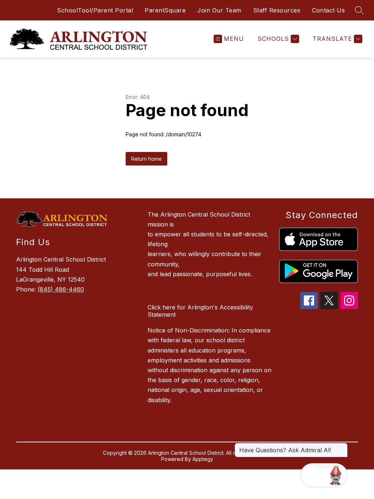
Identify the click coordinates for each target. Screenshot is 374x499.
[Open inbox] (312, 475)
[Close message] (342, 446)
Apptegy (202, 459)
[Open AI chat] (335, 475)
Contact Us (328, 10)
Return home (146, 159)
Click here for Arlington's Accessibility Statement (200, 311)
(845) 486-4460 (61, 289)
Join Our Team (219, 10)
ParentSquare (165, 10)
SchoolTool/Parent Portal (95, 10)
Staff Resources (277, 10)
